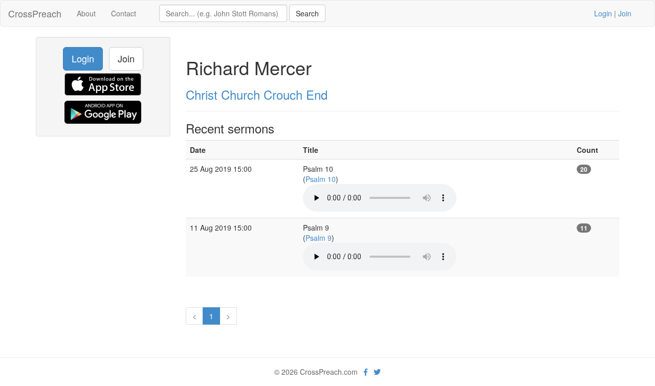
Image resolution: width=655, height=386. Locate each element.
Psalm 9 (318, 238)
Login (603, 13)
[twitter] (377, 372)
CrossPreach (34, 13)
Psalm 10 (320, 179)
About (86, 13)
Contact (123, 13)
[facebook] (365, 372)
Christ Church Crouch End (257, 94)
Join (624, 13)
